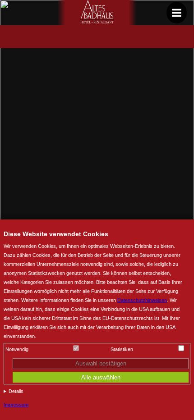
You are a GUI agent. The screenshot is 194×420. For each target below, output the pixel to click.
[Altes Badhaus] (97, 21)
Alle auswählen (100, 377)
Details (16, 391)
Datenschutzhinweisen (142, 300)
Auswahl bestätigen (100, 363)
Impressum (16, 404)
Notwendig (16, 349)
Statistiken (122, 349)
